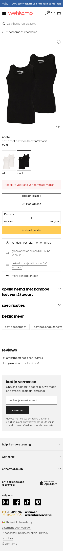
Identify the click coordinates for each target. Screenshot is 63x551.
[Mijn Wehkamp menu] (48, 13)
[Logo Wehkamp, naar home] (19, 13)
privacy (43, 533)
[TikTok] (27, 502)
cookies (8, 538)
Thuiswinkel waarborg (19, 522)
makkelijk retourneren (25, 275)
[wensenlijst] (54, 13)
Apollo (6, 137)
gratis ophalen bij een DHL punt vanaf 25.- (31, 253)
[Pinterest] (38, 502)
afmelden (28, 425)
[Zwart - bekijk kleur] (24, 160)
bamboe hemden (16, 327)
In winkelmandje (31, 230)
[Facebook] (16, 502)
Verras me (18, 410)
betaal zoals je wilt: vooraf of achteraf (29, 265)
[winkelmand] (59, 13)
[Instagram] (5, 502)
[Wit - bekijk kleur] (9, 160)
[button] (31, 217)
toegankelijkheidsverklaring (20, 533)
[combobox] (31, 23)
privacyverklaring (33, 422)
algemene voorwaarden (16, 527)
